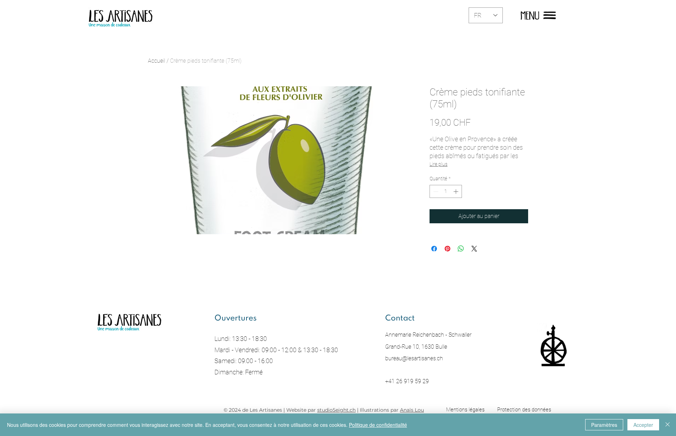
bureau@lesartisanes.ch (414, 358)
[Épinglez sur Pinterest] (447, 248)
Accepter (643, 424)
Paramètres (604, 424)
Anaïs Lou (412, 410)
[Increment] (456, 191)
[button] (530, 15)
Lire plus (438, 164)
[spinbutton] (445, 191)
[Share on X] (474, 248)
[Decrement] (435, 191)
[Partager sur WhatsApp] (461, 248)
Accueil (156, 60)
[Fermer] (667, 424)
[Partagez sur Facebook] (434, 248)
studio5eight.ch (336, 410)
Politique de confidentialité (378, 424)
